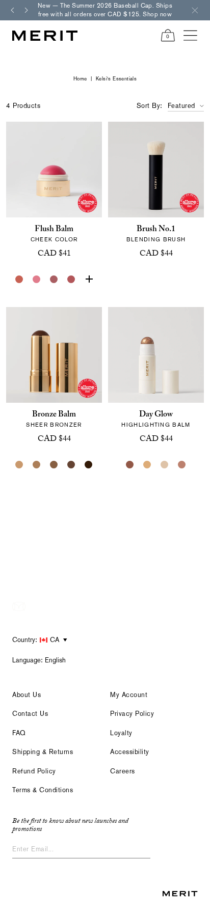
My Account (128, 695)
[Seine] (54, 465)
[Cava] (165, 465)
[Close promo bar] (195, 10)
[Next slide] (26, 10)
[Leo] (71, 465)
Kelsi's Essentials (116, 78)
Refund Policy (34, 771)
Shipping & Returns (42, 752)
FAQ (19, 733)
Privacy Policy (132, 713)
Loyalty (121, 733)
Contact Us (30, 713)
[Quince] (19, 465)
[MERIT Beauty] (44, 35)
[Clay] (37, 465)
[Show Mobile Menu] (190, 36)
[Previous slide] (12, 10)
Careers (122, 771)
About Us (26, 695)
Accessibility (129, 752)
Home (80, 78)
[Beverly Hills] (19, 279)
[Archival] (54, 279)
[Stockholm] (37, 279)
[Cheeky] (71, 279)
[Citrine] (147, 465)
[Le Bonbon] (89, 279)
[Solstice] (130, 465)
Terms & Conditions (42, 790)
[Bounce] (182, 465)
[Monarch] (89, 465)
